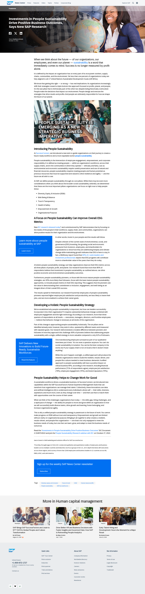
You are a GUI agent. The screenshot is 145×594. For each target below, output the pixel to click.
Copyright (110, 566)
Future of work (66, 483)
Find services (46, 573)
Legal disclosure (112, 563)
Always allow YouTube (72, 132)
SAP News (17, 535)
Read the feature (28, 360)
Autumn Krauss (105, 535)
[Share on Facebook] (10, 34)
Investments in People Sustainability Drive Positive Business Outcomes (70, 430)
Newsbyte (17, 523)
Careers (76, 566)
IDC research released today (49, 227)
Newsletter (77, 580)
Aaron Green (19, 39)
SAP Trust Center (47, 556)
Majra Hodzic (61, 535)
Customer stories (79, 577)
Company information (81, 556)
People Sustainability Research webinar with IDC (75, 433)
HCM (75, 483)
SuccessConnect (42, 153)
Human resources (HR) (87, 483)
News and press (79, 570)
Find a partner (46, 566)
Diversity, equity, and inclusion (49, 483)
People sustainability (47, 486)
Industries (45, 563)
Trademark (110, 570)
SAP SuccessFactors (62, 486)
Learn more (26, 251)
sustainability (81, 62)
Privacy (109, 556)
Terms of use (111, 559)
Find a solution (46, 559)
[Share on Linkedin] (21, 34)
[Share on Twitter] (15, 34)
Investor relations (79, 563)
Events (76, 573)
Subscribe (44, 471)
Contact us (15, 571)
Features (12, 8)
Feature (11, 39)
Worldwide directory (80, 559)
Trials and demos (47, 570)
